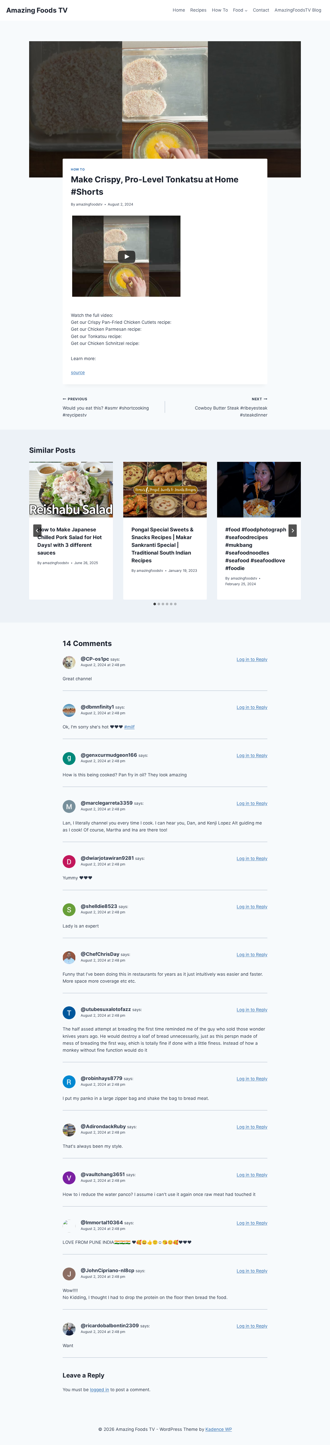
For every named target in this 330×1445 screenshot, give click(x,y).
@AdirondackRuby (103, 1126)
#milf (129, 726)
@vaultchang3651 (103, 1174)
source (78, 372)
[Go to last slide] (37, 530)
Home (179, 10)
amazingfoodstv (89, 204)
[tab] (154, 604)
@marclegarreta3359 (107, 803)
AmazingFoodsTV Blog (298, 10)
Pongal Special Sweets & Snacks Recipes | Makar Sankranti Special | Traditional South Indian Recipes (162, 545)
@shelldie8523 (99, 906)
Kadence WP (218, 1429)
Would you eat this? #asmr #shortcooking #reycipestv (106, 407)
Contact (261, 10)
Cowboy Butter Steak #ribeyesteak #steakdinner (231, 407)
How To (220, 10)
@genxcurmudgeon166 (109, 755)
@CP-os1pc (95, 659)
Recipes (198, 10)
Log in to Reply (252, 659)
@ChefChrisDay (100, 954)
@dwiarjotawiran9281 (107, 858)
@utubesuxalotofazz (106, 1009)
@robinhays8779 (101, 1078)
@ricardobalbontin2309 (110, 1326)
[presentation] (71, 489)
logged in (99, 1389)
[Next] (292, 530)
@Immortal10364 (102, 1223)
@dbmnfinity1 (97, 707)
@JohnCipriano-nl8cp (107, 1270)
